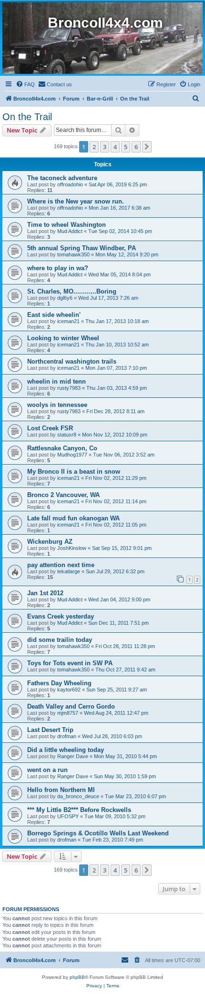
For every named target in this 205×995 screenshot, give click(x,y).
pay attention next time (60, 565)
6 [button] (136, 146)
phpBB (77, 977)
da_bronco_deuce (78, 796)
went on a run (47, 769)
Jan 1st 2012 (45, 593)
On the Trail (27, 117)
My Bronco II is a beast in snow (73, 471)
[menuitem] (25, 84)
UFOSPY (68, 816)
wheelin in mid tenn (56, 381)
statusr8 (66, 434)
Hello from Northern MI (61, 789)
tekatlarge (68, 571)
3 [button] (104, 146)
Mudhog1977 (72, 454)
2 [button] (94, 146)
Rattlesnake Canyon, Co (62, 448)
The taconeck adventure (62, 178)
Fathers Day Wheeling (59, 683)
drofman (66, 736)
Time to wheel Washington (66, 224)
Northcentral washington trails (71, 361)
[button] (147, 146)
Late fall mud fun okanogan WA (73, 518)
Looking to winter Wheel (63, 338)
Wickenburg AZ (49, 541)
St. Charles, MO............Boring (71, 291)
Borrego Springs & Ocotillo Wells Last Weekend (98, 833)
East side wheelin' (54, 314)
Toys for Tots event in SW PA (70, 663)
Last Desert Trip (50, 729)
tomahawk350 (73, 254)
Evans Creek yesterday (60, 616)
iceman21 (68, 321)
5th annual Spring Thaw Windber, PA (81, 248)
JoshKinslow (71, 548)
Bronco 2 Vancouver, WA (63, 494)
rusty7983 (69, 388)
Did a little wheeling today (65, 749)
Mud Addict (69, 231)
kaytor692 (69, 689)
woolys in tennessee (57, 404)
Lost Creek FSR (50, 428)
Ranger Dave (72, 756)
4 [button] (115, 146)
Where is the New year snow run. (75, 201)
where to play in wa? (57, 268)
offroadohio (70, 184)
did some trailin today (59, 639)
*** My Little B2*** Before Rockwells (79, 809)
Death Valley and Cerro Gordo (71, 706)
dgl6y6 (64, 298)
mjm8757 (67, 713)
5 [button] (125, 146)
